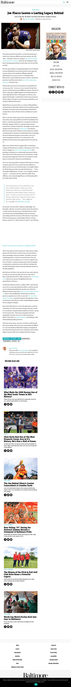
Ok (36, 684)
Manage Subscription (56, 73)
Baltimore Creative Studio (17, 667)
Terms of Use (54, 649)
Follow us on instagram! (62, 92)
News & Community (8, 525)
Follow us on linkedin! (59, 92)
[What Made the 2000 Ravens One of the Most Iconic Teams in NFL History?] (20, 377)
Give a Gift (56, 66)
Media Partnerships (17, 660)
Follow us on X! (53, 92)
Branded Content (54, 660)
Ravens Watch (35, 10)
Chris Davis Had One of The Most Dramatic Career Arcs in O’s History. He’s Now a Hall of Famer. (20, 439)
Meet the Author (13, 348)
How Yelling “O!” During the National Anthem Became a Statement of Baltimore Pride (18, 530)
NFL (18, 341)
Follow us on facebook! (50, 92)
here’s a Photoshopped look (22, 150)
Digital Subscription (56, 69)
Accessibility (54, 656)
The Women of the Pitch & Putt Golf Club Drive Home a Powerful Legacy (20, 574)
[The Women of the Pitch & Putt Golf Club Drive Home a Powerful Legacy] (20, 557)
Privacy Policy (53, 652)
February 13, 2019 (24, 201)
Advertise (17, 656)
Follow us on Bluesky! (56, 92)
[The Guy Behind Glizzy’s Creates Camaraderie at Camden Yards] (20, 468)
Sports (18, 338)
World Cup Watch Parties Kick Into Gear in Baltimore (20, 618)
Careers (17, 649)
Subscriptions (17, 652)
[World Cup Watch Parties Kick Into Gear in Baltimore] (20, 602)
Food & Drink (7, 480)
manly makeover (21, 317)
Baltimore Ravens (26, 338)
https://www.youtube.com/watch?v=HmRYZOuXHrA (19, 246)
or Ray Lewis (23, 129)
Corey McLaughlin (30, 19)
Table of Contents (56, 77)
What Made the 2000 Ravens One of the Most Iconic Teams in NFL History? (20, 394)
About (17, 645)
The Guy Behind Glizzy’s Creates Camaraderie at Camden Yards (19, 484)
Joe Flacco (14, 341)
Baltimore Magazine (35, 2)
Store (17, 663)
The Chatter (13, 338)
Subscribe (56, 62)
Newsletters (56, 80)
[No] (69, 682)
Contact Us (53, 645)
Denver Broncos (6, 341)
